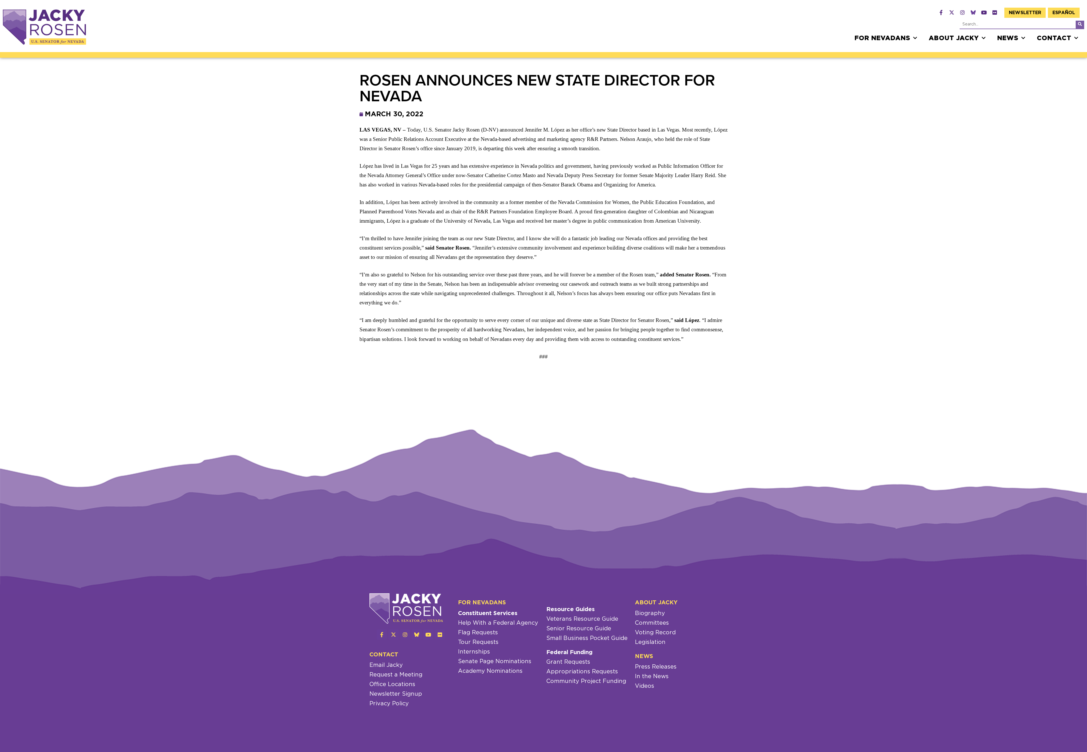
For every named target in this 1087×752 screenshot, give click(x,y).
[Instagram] (962, 12)
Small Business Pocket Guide (587, 638)
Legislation (650, 642)
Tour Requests (478, 642)
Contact (1054, 38)
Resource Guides (570, 609)
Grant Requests (568, 662)
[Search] (1080, 25)
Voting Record (655, 632)
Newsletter (1025, 12)
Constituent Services (487, 613)
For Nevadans (882, 38)
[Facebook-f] (941, 12)
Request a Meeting (395, 675)
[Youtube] (984, 12)
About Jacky (954, 38)
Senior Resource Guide (578, 628)
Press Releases (656, 667)
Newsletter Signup (395, 694)
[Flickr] (995, 12)
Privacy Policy (389, 703)
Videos (644, 686)
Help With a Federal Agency (498, 623)
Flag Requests (478, 632)
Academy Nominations (490, 671)
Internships (474, 652)
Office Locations (392, 684)
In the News (652, 676)
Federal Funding (569, 652)
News (1007, 38)
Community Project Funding (586, 681)
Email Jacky (386, 665)
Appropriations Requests (582, 671)
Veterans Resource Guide (582, 619)
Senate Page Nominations (494, 661)
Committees (652, 623)
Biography (650, 613)
